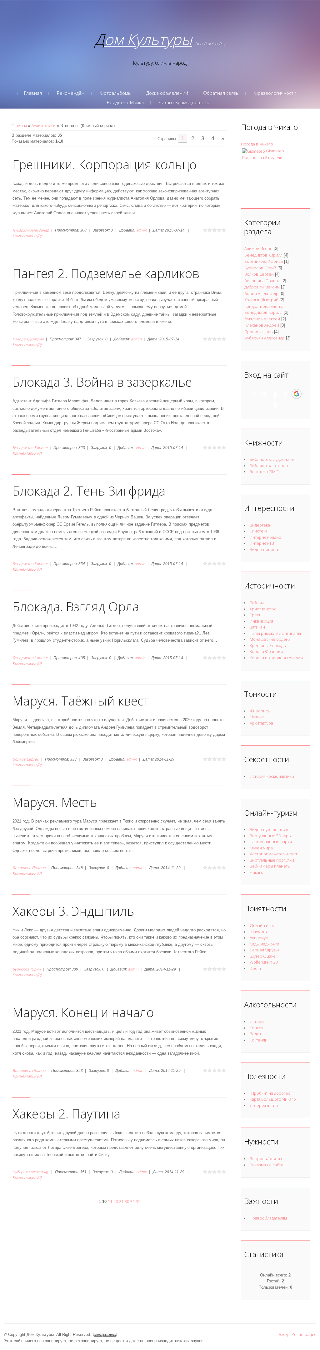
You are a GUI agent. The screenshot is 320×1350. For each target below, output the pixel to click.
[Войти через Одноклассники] (275, 405)
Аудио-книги (44, 125)
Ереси (256, 615)
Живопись (260, 711)
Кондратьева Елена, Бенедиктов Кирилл (263, 309)
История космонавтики (272, 776)
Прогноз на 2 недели (262, 157)
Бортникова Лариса (263, 261)
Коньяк (256, 1028)
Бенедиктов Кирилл (30, 447)
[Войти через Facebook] (275, 394)
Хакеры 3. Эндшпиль (73, 911)
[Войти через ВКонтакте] (264, 394)
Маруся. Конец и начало (83, 1012)
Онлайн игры (263, 925)
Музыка (257, 717)
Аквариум (259, 937)
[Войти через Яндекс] (285, 394)
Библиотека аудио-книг (272, 459)
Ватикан (257, 627)
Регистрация (304, 1334)
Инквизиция (261, 621)
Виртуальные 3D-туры (270, 835)
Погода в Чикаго (257, 144)
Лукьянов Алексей (262, 319)
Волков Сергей (25, 759)
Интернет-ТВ (262, 543)
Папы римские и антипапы (275, 633)
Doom (255, 968)
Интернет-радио (265, 537)
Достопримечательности (274, 854)
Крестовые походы (268, 645)
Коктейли (259, 1040)
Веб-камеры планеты (270, 866)
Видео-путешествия (269, 829)
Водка (255, 1034)
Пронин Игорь (258, 331)
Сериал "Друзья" (265, 950)
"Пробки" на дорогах (270, 1093)
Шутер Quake (263, 956)
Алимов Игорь (258, 248)
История (258, 1021)
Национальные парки (271, 841)
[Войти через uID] (253, 394)
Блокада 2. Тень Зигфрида (88, 490)
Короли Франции (266, 651)
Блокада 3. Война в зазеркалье (102, 381)
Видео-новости (264, 549)
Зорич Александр (261, 293)
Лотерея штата (264, 1105)
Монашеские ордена (270, 639)
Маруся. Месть (54, 802)
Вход (283, 1334)
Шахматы (258, 932)
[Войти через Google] (297, 394)
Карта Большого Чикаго (273, 1099)
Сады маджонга (264, 944)
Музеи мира (261, 848)
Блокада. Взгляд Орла (75, 606)
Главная (19, 125)
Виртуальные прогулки (272, 860)
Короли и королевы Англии (276, 657)
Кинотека (259, 531)
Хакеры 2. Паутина (66, 1113)
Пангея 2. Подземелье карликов (105, 273)
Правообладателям (268, 1218)
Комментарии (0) (26, 235)
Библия (257, 602)
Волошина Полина (28, 867)
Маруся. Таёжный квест (80, 700)
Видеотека (260, 525)
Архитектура (261, 723)
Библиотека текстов (269, 465)
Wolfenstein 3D (264, 962)
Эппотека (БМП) (264, 471)
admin (141, 230)
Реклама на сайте (266, 1165)
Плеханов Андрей (261, 325)
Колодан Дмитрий (28, 339)
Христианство (263, 609)
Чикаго (256, 872)
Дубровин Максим (262, 287)
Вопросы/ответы (266, 1158)
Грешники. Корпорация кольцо (104, 164)
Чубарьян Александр (30, 230)
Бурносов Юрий (26, 969)
